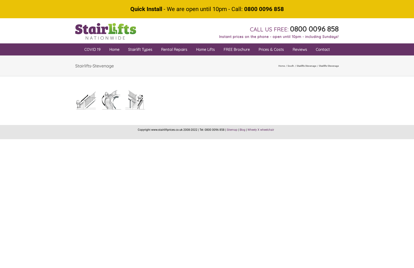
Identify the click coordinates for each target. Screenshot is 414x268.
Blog (242, 129)
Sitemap (232, 129)
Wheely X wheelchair (260, 129)
